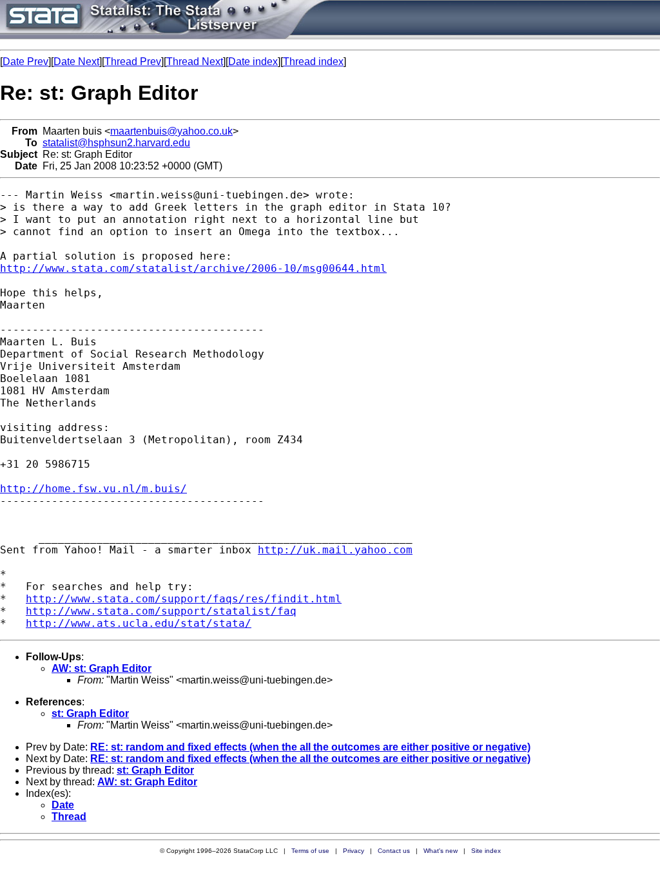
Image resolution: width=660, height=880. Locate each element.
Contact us (394, 850)
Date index (253, 61)
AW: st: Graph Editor (101, 668)
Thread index (313, 61)
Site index (486, 850)
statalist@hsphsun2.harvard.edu (116, 142)
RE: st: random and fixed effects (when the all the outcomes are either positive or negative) (310, 746)
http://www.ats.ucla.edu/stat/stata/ (138, 623)
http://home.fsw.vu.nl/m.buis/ (93, 489)
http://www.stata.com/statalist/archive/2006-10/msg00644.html (193, 268)
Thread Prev (132, 61)
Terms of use (310, 850)
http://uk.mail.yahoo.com (335, 550)
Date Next (76, 61)
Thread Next (194, 61)
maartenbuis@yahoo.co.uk (171, 131)
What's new (440, 850)
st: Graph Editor (90, 713)
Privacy (353, 850)
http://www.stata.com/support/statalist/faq (161, 611)
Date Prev (25, 61)
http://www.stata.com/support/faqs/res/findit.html (184, 599)
